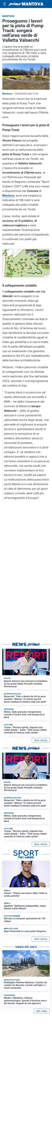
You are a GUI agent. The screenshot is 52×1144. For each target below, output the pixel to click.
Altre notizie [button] (40, 740)
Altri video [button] (41, 1011)
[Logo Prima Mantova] (26, 4)
